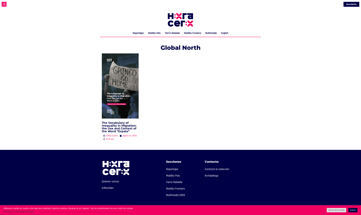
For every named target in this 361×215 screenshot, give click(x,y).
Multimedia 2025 (175, 195)
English (224, 33)
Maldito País (154, 33)
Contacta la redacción (217, 169)
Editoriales (108, 188)
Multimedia (211, 33)
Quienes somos (110, 181)
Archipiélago (211, 175)
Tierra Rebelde (172, 33)
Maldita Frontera (192, 33)
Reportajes (138, 33)
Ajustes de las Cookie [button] (336, 210)
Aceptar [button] (353, 210)
